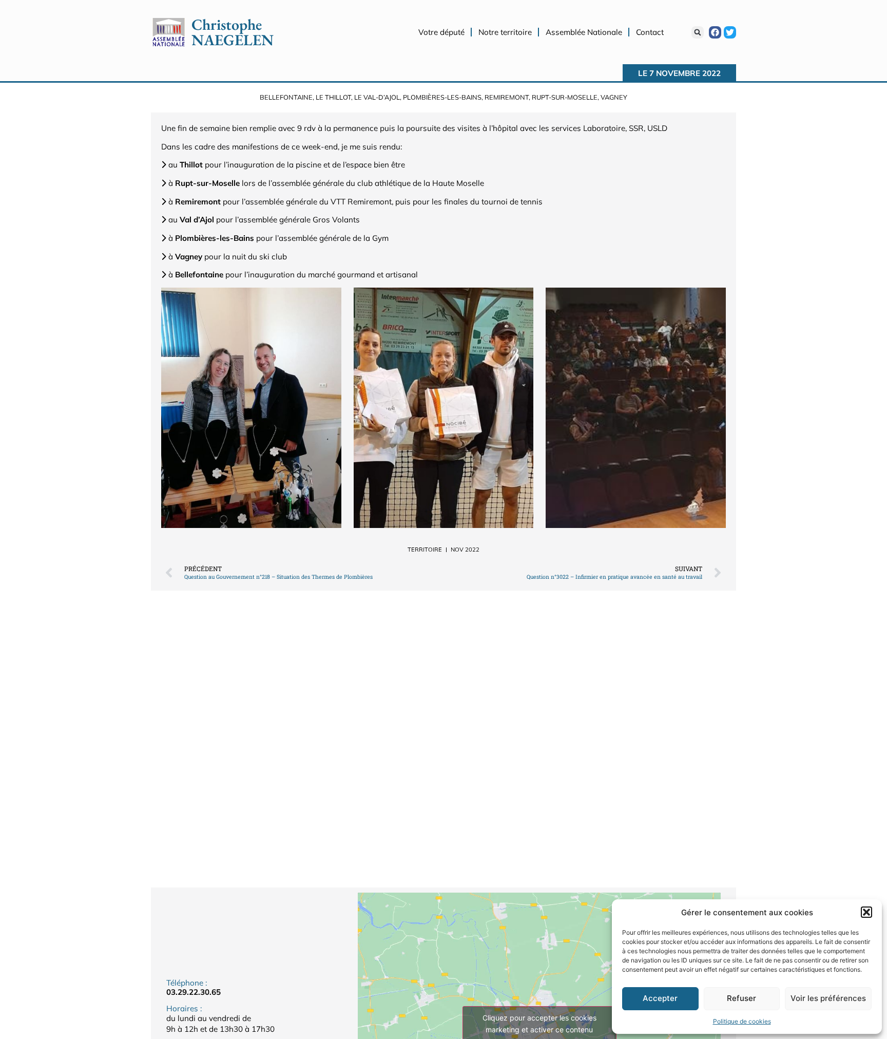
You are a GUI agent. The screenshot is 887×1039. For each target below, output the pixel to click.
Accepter (660, 998)
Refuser (741, 998)
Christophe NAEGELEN (232, 32)
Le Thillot (333, 97)
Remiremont (507, 97)
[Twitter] (730, 32)
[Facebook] (715, 32)
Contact (650, 32)
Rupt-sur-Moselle (564, 97)
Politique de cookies (742, 1021)
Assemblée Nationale (584, 32)
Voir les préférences (828, 998)
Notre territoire (505, 32)
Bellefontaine (286, 97)
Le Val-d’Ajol (377, 97)
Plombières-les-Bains (442, 97)
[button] (866, 912)
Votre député (441, 32)
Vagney (614, 97)
